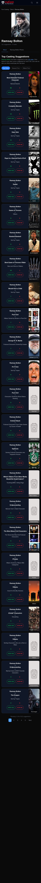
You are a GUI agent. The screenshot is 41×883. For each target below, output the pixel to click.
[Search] (32, 2)
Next (30, 720)
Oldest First (26, 68)
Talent (12, 9)
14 (11, 114)
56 (11, 88)
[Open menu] (37, 2)
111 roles (31, 59)
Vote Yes (11, 92)
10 (11, 270)
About (5, 50)
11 (11, 140)
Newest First (16, 68)
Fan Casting (5, 9)
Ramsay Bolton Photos (17, 50)
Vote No (19, 92)
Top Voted (6, 68)
